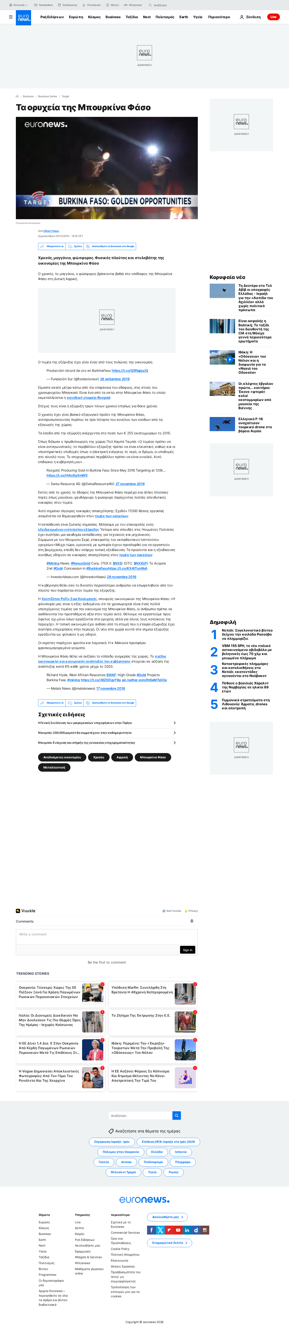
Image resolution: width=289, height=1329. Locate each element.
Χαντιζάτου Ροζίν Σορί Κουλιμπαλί (68, 599)
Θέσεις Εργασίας (123, 1266)
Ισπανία (181, 1152)
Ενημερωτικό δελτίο (167, 1242)
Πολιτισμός (165, 17)
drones (126, 1162)
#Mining (53, 563)
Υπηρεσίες (82, 1215)
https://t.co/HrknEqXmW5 (67, 475)
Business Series (47, 96)
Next (147, 17)
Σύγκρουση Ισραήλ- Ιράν (112, 1141)
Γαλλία (104, 1162)
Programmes (47, 1274)
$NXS (117, 563)
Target (65, 96)
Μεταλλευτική (54, 767)
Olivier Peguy (51, 230)
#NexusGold (80, 563)
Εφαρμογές (83, 1251)
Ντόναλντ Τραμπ (123, 1172)
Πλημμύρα (182, 1162)
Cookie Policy (120, 1249)
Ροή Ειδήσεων (52, 17)
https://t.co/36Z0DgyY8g (101, 680)
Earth (183, 17)
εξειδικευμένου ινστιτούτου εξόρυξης (68, 529)
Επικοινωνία (119, 1260)
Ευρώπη (76, 17)
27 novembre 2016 (130, 484)
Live (274, 17)
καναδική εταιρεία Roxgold (88, 397)
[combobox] (171, 5)
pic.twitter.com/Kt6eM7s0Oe (144, 680)
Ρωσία (173, 1172)
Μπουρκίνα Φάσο (153, 757)
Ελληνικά (19, 5)
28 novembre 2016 (121, 577)
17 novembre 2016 (110, 688)
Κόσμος (94, 17)
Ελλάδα (157, 1152)
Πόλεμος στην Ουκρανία (121, 1152)
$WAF (111, 675)
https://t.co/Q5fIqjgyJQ (130, 370)
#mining (73, 680)
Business (113, 17)
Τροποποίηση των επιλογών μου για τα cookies (125, 1291)
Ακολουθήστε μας (87, 1245)
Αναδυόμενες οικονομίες (62, 757)
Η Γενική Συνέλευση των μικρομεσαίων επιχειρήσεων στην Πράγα (85, 723)
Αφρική (122, 757)
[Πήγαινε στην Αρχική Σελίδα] (23, 17)
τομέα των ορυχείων (111, 516)
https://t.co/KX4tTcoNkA (128, 568)
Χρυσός (98, 757)
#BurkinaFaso (97, 568)
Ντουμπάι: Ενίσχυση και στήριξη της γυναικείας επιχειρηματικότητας (86, 742)
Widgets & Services (88, 1257)
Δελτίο (79, 1228)
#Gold (58, 568)
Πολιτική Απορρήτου (125, 1254)
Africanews (82, 1263)
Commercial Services (125, 1232)
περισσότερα (120, 1215)
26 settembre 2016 (115, 379)
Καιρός (79, 1234)
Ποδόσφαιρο (153, 1162)
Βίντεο (43, 1268)
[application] (107, 168)
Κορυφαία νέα (227, 277)
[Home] (17, 96)
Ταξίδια (132, 17)
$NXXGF (140, 563)
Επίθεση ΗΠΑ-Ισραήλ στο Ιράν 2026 (168, 1141)
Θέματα (44, 1215)
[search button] (150, 5)
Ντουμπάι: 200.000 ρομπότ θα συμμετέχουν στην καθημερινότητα (84, 732)
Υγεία (197, 17)
